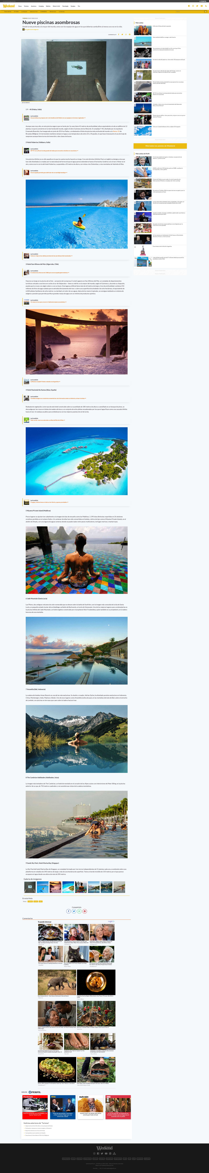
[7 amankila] (94, 887)
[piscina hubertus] (30, 887)
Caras (73, 1158)
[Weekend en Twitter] (102, 1153)
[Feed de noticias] (110, 1153)
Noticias (79, 1158)
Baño (40, 901)
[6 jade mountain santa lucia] (81, 887)
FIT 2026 (16, 11)
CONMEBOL (43, 11)
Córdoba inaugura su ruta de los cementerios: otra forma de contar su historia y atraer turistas (57, 398)
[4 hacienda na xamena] (55, 887)
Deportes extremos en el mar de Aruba (35, 1130)
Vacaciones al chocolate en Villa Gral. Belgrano (37, 1135)
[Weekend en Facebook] (98, 1153)
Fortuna (95, 1158)
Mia (134, 1158)
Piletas (35, 901)
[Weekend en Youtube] (106, 1153)
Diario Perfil (66, 1158)
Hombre (102, 1158)
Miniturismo (53, 11)
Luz (129, 1158)
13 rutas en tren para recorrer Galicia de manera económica (47, 302)
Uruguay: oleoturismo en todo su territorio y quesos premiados (48, 502)
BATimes (147, 1158)
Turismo (30, 901)
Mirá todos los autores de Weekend (160, 146)
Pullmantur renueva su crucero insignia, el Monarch (38, 1128)
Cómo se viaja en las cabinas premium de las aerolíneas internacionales (50, 256)
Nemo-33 (116, 131)
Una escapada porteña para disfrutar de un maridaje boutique (48, 172)
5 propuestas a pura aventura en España (35, 1133)
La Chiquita (24, 11)
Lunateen (139, 1158)
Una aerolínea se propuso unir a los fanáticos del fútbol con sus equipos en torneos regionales (57, 118)
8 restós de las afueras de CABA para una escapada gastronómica (49, 272)
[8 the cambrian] (106, 887)
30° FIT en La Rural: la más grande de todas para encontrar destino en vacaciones (53, 150)
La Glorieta (61, 11)
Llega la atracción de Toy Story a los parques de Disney (39, 1126)
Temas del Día (7, 11)
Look (125, 1158)
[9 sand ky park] (119, 887)
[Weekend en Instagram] (94, 1153)
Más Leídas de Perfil (142, 154)
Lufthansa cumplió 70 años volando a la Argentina (44, 381)
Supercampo (118, 1158)
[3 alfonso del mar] (43, 887)
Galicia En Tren (34, 11)
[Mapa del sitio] (114, 1153)
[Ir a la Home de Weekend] (104, 1148)
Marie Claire (87, 1158)
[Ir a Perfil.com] (202, 1)
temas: (25, 901)
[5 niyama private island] (68, 887)
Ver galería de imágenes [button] (32, 29)
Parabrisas (109, 1158)
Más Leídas (139, 23)
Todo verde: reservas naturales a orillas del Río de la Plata (46, 420)
